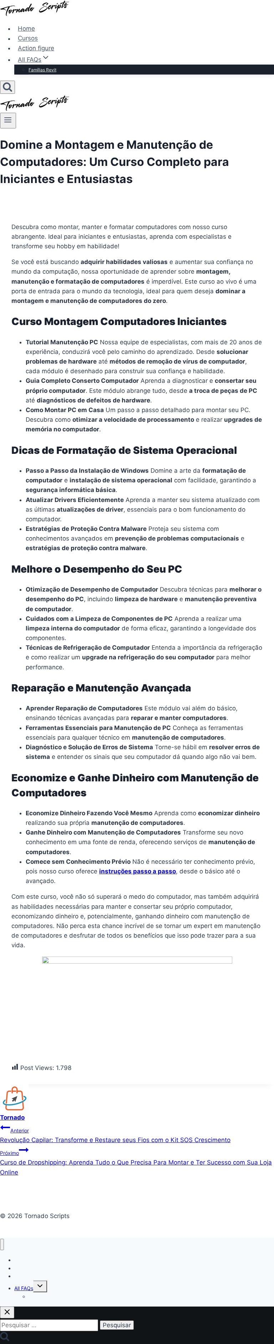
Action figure (36, 48)
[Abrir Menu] (8, 120)
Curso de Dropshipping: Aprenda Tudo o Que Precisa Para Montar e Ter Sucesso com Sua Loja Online (136, 1163)
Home (26, 28)
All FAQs (23, 1288)
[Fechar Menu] (2, 1245)
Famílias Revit (42, 69)
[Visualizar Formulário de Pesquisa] (7, 87)
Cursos (28, 38)
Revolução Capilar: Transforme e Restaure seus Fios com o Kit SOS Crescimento (115, 1135)
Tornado (12, 1117)
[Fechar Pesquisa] (7, 1312)
